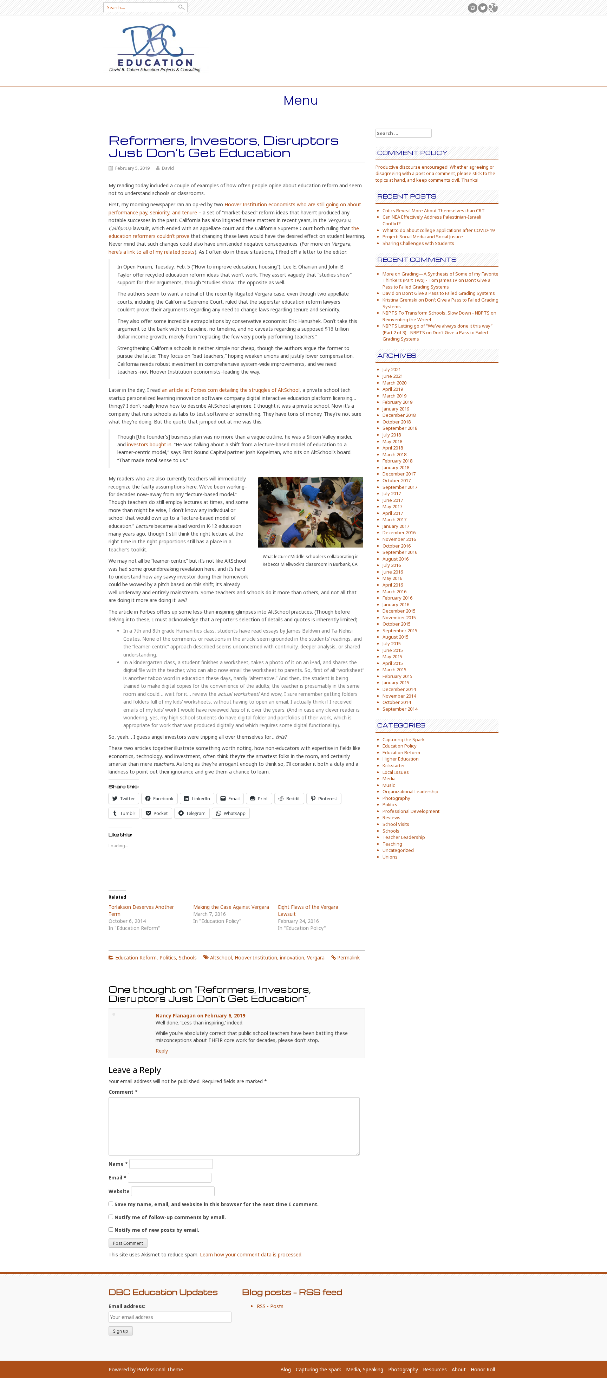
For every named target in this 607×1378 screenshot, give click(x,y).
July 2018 (392, 435)
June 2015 (393, 650)
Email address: (127, 1306)
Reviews (391, 817)
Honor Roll (483, 1369)
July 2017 (392, 493)
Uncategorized (398, 850)
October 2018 (397, 422)
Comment (123, 1091)
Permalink (348, 957)
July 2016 (392, 565)
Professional (151, 1369)
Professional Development (411, 811)
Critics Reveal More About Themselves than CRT (434, 210)
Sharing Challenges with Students (418, 243)
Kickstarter (394, 765)
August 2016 (396, 559)
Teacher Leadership (404, 837)
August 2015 (396, 637)
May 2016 (392, 578)
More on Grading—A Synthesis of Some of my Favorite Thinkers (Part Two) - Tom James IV (440, 277)
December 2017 (399, 474)
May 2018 (392, 441)
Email (117, 1177)
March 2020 (394, 383)
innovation (292, 957)
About (459, 1369)
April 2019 (393, 389)
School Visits (396, 824)
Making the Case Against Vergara (231, 907)
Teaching (392, 844)
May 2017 (392, 506)
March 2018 (394, 454)
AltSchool (221, 957)
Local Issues (396, 772)
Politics (167, 957)
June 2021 (393, 376)
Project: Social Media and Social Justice (423, 236)
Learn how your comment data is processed (250, 1254)
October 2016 (397, 546)
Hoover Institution (256, 957)
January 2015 (396, 682)
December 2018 (399, 415)
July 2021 (392, 369)
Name (118, 1163)
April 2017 (393, 513)
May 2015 (392, 656)
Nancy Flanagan (176, 1015)
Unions (390, 857)
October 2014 (397, 702)
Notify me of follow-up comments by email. (170, 1217)
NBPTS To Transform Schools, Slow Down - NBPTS (436, 313)
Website (119, 1191)
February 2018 (397, 461)
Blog (285, 1369)
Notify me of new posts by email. (157, 1230)
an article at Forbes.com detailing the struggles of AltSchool (231, 390)
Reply (162, 1050)
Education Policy (400, 746)
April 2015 (393, 663)
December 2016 (399, 532)
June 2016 (393, 572)
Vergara (316, 957)
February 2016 (397, 598)
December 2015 (399, 611)
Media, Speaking (364, 1369)
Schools (188, 957)
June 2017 (393, 500)
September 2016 (400, 552)
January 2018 (396, 467)
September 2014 (400, 709)
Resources (435, 1369)
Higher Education (401, 759)
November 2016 (399, 539)
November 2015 (399, 617)
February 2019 (397, 402)
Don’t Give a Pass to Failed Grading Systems (436, 283)
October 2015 (397, 624)
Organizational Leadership (410, 791)
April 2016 (393, 585)
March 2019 (394, 396)
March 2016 (394, 591)
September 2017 (400, 487)
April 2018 (393, 448)
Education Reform (136, 957)
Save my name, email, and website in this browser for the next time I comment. (217, 1204)
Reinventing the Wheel (407, 319)
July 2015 (392, 643)
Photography (396, 798)
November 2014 (399, 696)
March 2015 (394, 669)
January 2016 (396, 604)
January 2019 (396, 409)
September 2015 (400, 630)
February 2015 (397, 676)
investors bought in (149, 444)
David (168, 168)
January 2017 (396, 526)
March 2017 (394, 519)
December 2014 (399, 689)
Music (389, 785)
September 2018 (400, 428)
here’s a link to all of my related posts (152, 251)
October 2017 (397, 480)
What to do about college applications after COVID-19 (439, 230)
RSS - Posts (270, 1306)
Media (389, 778)
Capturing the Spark (404, 739)
